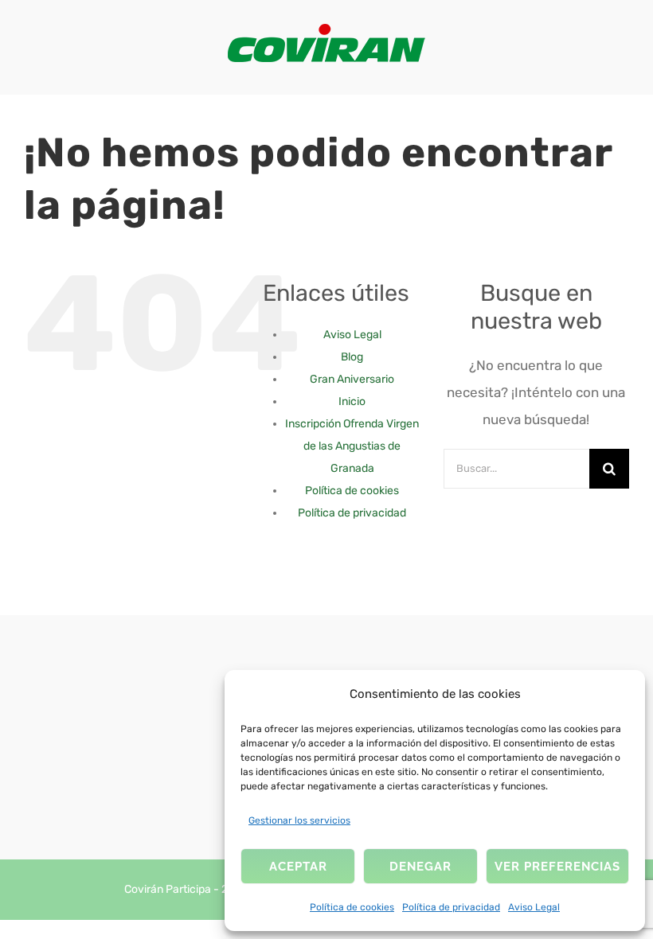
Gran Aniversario (352, 379)
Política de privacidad (451, 907)
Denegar (420, 866)
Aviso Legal (534, 907)
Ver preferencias (557, 866)
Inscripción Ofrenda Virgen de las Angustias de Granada (352, 446)
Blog (352, 357)
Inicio (352, 401)
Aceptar (298, 866)
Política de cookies (352, 907)
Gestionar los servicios (299, 820)
